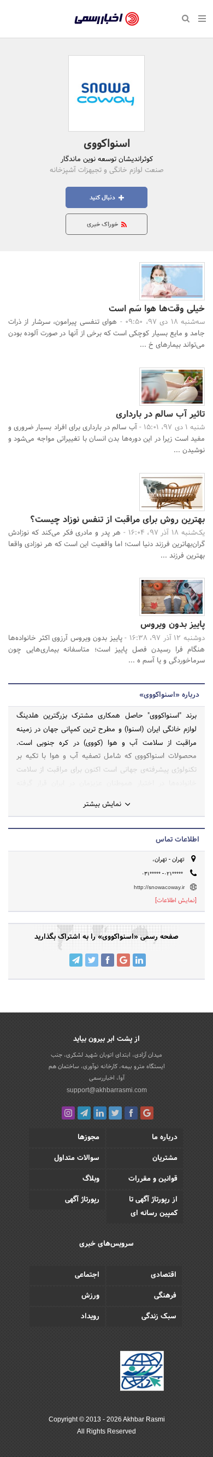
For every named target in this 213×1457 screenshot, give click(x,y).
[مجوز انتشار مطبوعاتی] (142, 1372)
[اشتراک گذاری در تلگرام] (75, 960)
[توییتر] (115, 1113)
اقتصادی (163, 1275)
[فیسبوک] (131, 1113)
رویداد (90, 1317)
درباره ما (164, 1138)
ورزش (90, 1296)
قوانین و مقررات (152, 1179)
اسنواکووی (107, 144)
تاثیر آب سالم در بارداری (160, 414)
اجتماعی (87, 1275)
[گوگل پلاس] (146, 1113)
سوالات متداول (76, 1158)
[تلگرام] (84, 1113)
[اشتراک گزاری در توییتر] (91, 960)
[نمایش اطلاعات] (176, 900)
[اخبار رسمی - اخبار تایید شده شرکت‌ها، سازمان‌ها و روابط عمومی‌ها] (107, 19)
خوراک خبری (103, 224)
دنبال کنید (103, 198)
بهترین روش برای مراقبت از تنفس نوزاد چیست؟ (117, 519)
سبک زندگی (158, 1317)
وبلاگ (90, 1179)
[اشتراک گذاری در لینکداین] (139, 960)
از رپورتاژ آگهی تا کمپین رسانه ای (153, 1206)
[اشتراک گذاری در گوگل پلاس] (123, 960)
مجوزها (88, 1138)
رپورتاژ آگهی (82, 1200)
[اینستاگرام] (68, 1113)
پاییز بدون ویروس (172, 624)
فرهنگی (165, 1296)
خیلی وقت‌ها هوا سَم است (157, 308)
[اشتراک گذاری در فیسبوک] (107, 960)
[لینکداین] (99, 1113)
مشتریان (164, 1158)
